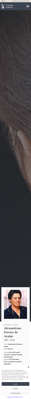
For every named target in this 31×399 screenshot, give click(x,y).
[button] (28, 367)
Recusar (15, 388)
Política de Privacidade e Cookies (14, 396)
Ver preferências (16, 393)
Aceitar (15, 384)
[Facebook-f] (2, 1)
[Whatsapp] (5, 1)
